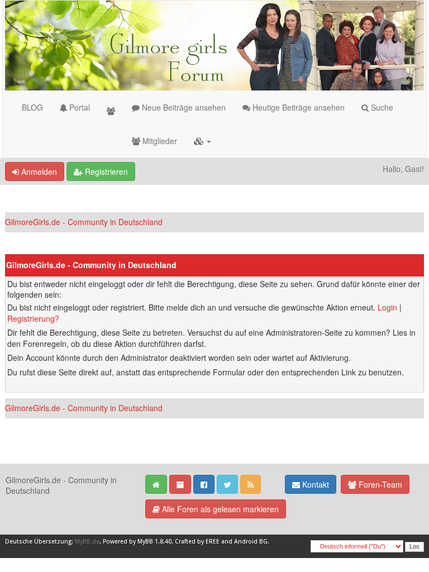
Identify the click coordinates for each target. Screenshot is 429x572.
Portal (78, 107)
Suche (381, 107)
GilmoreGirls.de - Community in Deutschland (84, 221)
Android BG (251, 541)
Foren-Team (379, 484)
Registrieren (105, 171)
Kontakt (314, 484)
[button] (202, 141)
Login (387, 307)
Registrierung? (33, 318)
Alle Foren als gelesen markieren (219, 508)
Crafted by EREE (197, 541)
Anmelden (38, 171)
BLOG (32, 107)
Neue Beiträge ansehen (183, 107)
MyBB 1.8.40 (154, 541)
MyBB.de (87, 541)
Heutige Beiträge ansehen (297, 107)
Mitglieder (158, 140)
